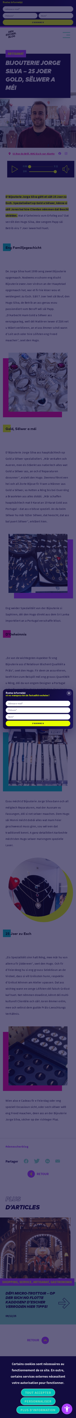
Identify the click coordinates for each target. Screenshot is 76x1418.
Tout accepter (38, 1393)
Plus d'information (38, 1410)
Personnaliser (38, 1401)
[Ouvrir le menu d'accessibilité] (67, 1409)
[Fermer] (69, 693)
